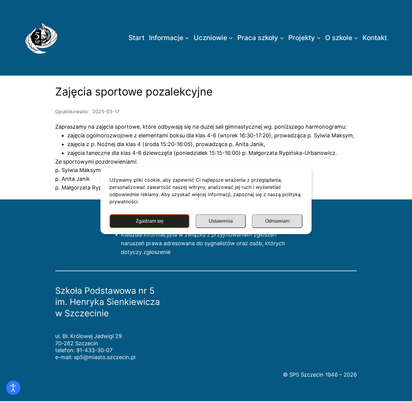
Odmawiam (277, 221)
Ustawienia (221, 221)
